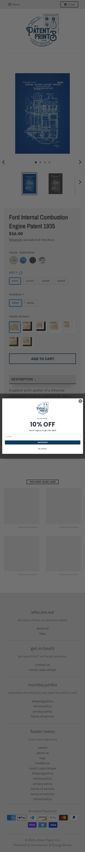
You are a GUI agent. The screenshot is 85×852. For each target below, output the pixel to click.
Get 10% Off (42, 442)
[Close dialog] (80, 401)
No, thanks (42, 448)
